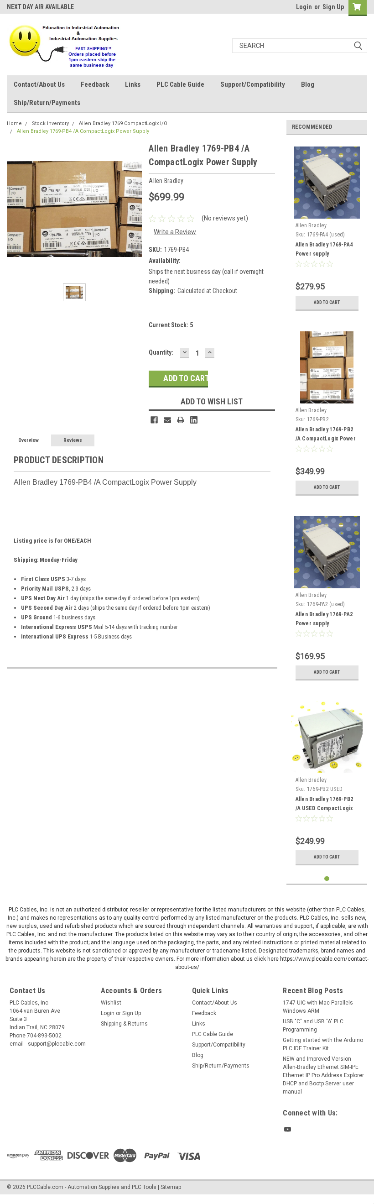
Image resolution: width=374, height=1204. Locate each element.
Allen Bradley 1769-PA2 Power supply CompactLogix (324, 623)
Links (132, 84)
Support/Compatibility (252, 84)
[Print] (180, 420)
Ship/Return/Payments (47, 103)
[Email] (167, 420)
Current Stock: (171, 325)
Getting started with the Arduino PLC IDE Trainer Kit (323, 1044)
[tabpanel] (327, 229)
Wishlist (111, 1003)
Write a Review (175, 232)
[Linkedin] (193, 420)
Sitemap (171, 1187)
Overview (28, 440)
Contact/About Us (39, 84)
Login (304, 6)
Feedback (95, 84)
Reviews (72, 440)
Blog (307, 84)
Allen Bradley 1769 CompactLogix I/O (123, 123)
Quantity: (161, 352)
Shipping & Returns (124, 1024)
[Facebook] (154, 420)
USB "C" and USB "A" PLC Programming (313, 1025)
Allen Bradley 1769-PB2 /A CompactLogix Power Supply (326, 438)
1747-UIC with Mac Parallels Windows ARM (318, 1007)
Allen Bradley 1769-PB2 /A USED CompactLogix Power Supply (324, 808)
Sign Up (333, 6)
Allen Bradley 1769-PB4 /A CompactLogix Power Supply (83, 131)
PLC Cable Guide (180, 84)
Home (14, 123)
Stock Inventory (50, 123)
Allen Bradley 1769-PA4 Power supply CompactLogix (324, 253)
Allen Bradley (311, 225)
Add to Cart (327, 302)
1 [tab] (326, 878)
